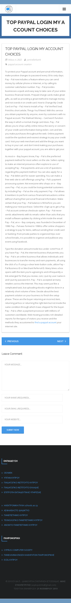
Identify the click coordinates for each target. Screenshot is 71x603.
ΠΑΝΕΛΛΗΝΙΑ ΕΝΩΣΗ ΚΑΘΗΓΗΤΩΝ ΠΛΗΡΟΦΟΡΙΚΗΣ (29, 554)
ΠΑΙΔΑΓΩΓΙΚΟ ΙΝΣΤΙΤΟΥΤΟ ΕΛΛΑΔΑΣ (21, 487)
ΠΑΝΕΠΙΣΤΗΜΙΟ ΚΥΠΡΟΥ (16, 515)
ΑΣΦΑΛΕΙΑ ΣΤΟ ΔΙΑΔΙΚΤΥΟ (16, 510)
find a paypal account (45, 322)
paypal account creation (20, 64)
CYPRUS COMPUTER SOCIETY (18, 549)
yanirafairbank (34, 59)
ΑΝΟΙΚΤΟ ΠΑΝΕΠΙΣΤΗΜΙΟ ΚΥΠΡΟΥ (20, 524)
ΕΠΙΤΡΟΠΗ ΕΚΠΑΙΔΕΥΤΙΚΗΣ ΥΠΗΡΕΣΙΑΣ (22, 492)
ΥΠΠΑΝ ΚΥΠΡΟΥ (11, 477)
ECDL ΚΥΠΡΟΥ (11, 559)
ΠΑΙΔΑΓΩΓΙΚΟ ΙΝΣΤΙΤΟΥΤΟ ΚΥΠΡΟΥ (21, 482)
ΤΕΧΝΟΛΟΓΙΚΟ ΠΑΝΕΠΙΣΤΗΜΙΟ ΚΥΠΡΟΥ (23, 520)
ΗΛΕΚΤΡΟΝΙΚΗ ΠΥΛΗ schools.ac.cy (21, 505)
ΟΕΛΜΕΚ (8, 472)
